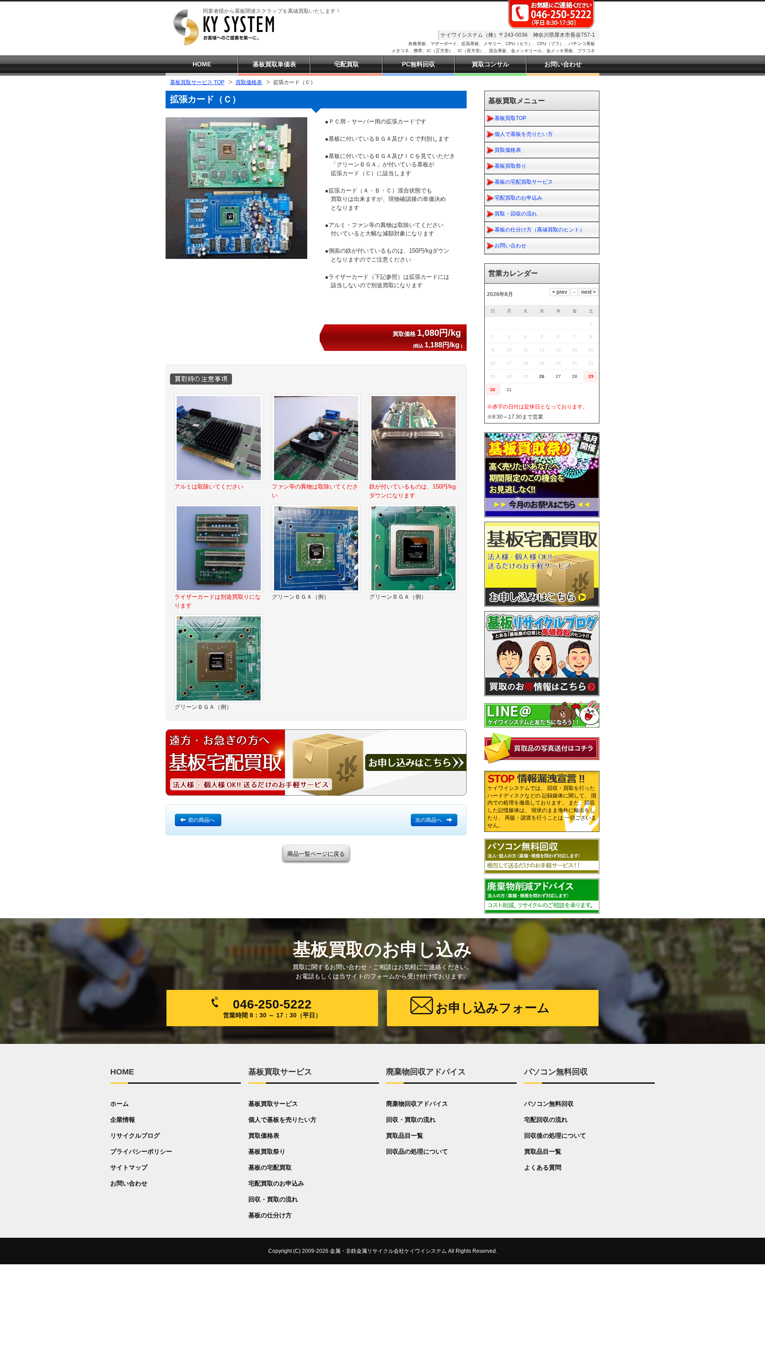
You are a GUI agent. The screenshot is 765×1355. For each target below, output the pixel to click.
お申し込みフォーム (493, 1008)
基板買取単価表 (274, 64)
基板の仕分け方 (270, 1215)
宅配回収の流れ (546, 1119)
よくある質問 (542, 1167)
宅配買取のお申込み (518, 198)
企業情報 (122, 1119)
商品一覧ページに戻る (316, 854)
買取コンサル (490, 64)
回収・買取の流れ (273, 1199)
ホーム (119, 1103)
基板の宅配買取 (270, 1167)
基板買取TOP (510, 118)
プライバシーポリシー (141, 1151)
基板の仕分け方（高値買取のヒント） (540, 230)
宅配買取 (346, 64)
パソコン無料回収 (549, 1103)
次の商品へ (428, 820)
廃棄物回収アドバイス (417, 1103)
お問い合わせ (510, 246)
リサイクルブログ (135, 1135)
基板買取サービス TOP (197, 82)
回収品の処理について (417, 1151)
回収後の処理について (555, 1135)
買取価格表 (249, 82)
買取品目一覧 (404, 1135)
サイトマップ (128, 1167)
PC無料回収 (418, 64)
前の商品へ (201, 820)
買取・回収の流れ (516, 214)
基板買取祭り (510, 166)
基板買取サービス (273, 1103)
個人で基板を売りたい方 (524, 134)
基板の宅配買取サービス (524, 182)
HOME (202, 64)
